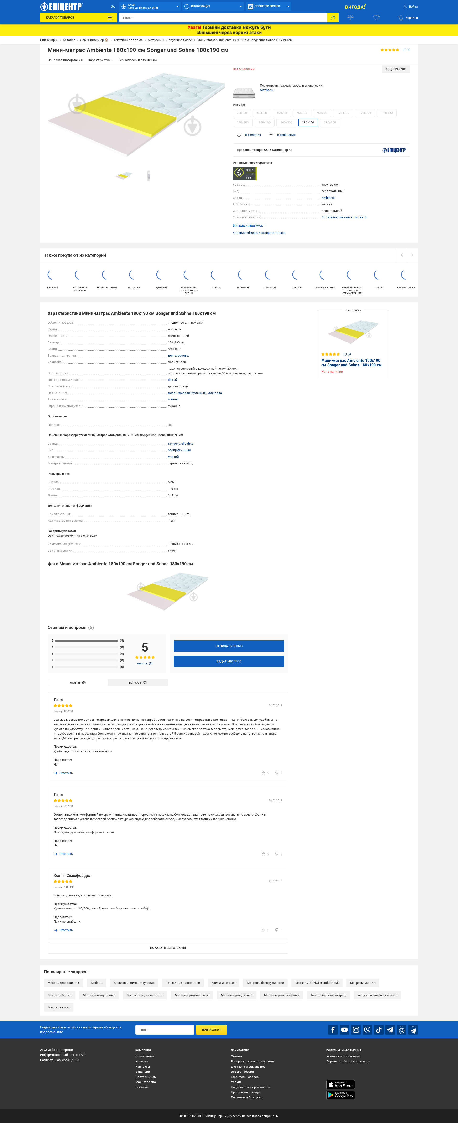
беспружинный (179, 450)
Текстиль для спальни (183, 983)
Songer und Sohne (180, 443)
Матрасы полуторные (99, 995)
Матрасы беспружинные (265, 983)
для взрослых (178, 355)
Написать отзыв (229, 646)
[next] (412, 255)
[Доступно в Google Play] (340, 1095)
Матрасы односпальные (145, 995)
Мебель (96, 983)
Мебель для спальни (63, 983)
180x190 (308, 122)
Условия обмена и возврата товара (259, 233)
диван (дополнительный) (187, 393)
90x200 (322, 113)
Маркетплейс (145, 1082)
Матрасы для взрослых (281, 995)
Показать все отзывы (168, 947)
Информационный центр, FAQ (62, 1055)
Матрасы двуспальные (192, 995)
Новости (141, 1061)
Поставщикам (145, 1077)
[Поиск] (333, 17)
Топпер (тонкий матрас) (329, 995)
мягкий (173, 457)
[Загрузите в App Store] (340, 1084)
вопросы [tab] (135, 682)
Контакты (142, 1066)
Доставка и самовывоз (248, 1066)
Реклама (142, 1087)
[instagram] (356, 1030)
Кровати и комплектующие (134, 983)
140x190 (387, 113)
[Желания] (376, 18)
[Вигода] (355, 6)
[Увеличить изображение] (218, 72)
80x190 (262, 113)
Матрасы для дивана (237, 995)
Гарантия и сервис (245, 1077)
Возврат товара (242, 1071)
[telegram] (390, 1030)
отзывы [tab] (75, 682)
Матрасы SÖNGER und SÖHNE (317, 983)
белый (173, 380)
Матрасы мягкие (362, 983)
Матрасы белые (60, 995)
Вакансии (142, 1071)
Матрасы (266, 90)
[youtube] (344, 1030)
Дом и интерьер (223, 983)
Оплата (236, 1056)
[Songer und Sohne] (245, 173)
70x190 (242, 113)
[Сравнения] (350, 18)
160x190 (264, 122)
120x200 (365, 113)
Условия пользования (343, 1056)
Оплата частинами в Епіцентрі (344, 217)
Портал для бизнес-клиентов (348, 1061)
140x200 (243, 122)
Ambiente (328, 197)
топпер (173, 399)
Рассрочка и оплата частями (252, 1061)
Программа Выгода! (245, 1092)
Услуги (236, 1082)
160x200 (286, 122)
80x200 (282, 113)
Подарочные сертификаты (250, 1087)
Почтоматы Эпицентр (247, 1097)
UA (113, 6)
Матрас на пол (59, 1007)
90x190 (302, 113)
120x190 (343, 113)
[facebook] (333, 1030)
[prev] (401, 255)
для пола (215, 393)
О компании (144, 1056)
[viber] (367, 1030)
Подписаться (211, 1029)
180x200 (330, 122)
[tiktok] (379, 1030)
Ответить (66, 773)
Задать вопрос (228, 661)
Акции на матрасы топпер (377, 995)
